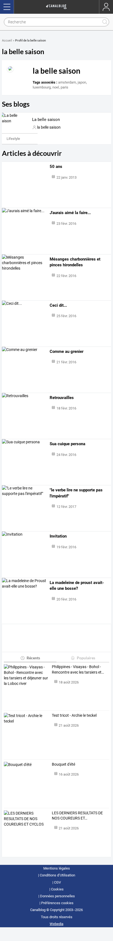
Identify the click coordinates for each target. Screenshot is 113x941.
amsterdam (67, 82)
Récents (33, 657)
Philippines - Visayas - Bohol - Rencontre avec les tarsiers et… (78, 669)
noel (55, 87)
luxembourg (42, 87)
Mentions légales (56, 868)
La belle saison (46, 119)
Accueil (7, 40)
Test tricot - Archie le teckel (74, 715)
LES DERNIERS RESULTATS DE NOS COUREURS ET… (77, 816)
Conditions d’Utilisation (57, 875)
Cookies (57, 889)
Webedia (56, 924)
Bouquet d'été (63, 764)
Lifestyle (13, 139)
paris (64, 87)
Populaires (86, 657)
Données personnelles (57, 896)
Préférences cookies (57, 903)
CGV (57, 882)
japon (82, 82)
